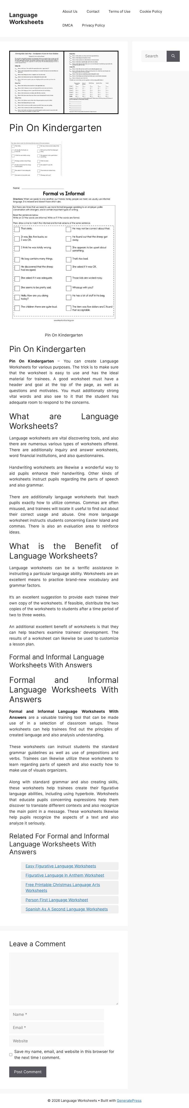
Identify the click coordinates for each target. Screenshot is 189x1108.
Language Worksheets (26, 18)
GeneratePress (129, 1100)
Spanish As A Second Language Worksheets (67, 909)
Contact (93, 11)
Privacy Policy (93, 25)
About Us (69, 11)
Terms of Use (119, 11)
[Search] (173, 56)
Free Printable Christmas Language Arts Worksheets (63, 887)
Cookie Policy (151, 11)
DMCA (67, 25)
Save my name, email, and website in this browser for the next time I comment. (64, 1054)
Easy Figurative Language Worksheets (61, 866)
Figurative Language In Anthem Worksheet (65, 875)
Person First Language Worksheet (57, 900)
